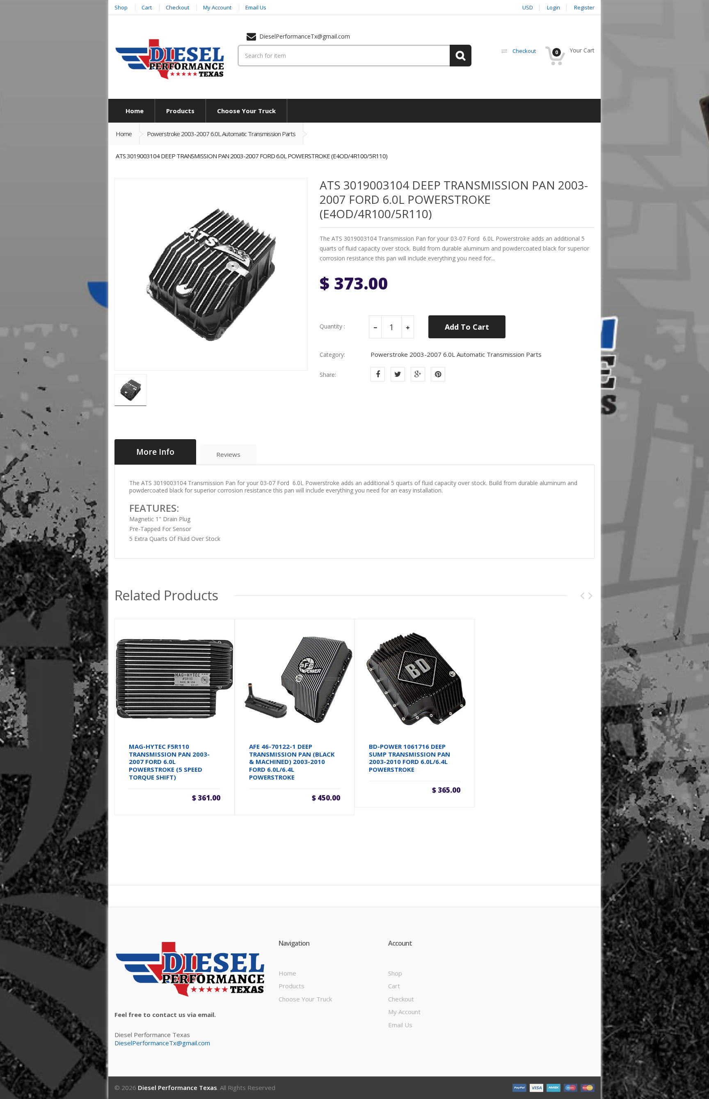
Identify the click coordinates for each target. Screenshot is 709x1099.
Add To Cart (467, 327)
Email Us (400, 1025)
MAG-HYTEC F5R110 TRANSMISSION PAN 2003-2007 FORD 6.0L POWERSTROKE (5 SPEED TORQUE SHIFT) (169, 761)
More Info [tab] (155, 452)
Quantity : (332, 326)
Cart (394, 986)
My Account (404, 1012)
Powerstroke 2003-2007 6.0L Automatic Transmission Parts (221, 134)
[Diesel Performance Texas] (169, 59)
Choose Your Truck (305, 999)
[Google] (418, 374)
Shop (395, 973)
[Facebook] (378, 374)
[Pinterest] (438, 374)
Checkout (401, 999)
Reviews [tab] (228, 454)
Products (291, 986)
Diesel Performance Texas (177, 1087)
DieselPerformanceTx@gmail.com (162, 1043)
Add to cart (174, 795)
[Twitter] (398, 374)
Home (124, 134)
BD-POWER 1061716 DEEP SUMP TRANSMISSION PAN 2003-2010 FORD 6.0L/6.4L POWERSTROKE (409, 757)
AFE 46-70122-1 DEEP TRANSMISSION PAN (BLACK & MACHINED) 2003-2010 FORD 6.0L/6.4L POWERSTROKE (292, 761)
